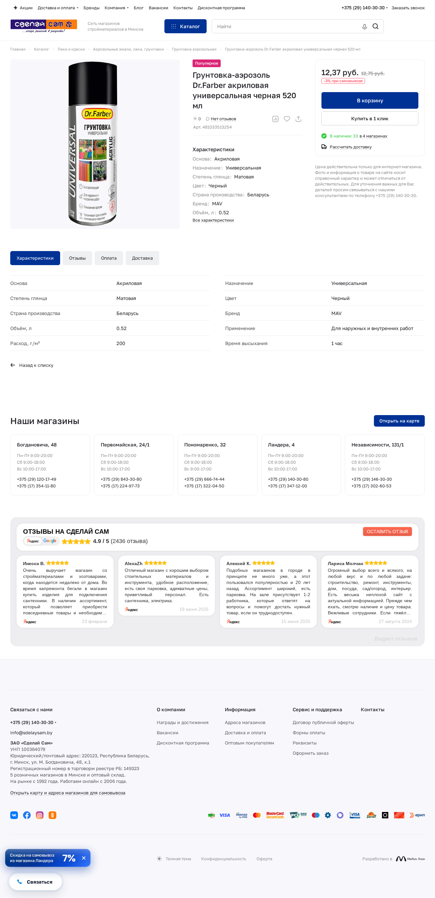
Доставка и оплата (245, 732)
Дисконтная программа (183, 742)
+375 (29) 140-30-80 (288, 479)
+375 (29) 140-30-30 (363, 7)
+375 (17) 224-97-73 (120, 485)
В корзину (370, 100)
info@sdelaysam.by (31, 732)
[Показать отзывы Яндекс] (33, 541)
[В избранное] (287, 119)
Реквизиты (305, 742)
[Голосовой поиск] (364, 26)
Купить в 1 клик (370, 118)
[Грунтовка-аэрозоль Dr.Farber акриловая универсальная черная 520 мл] (95, 144)
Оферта (264, 858)
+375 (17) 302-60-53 (371, 485)
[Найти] (375, 26)
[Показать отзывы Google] (50, 541)
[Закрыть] (84, 858)
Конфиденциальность (223, 858)
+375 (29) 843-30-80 (121, 479)
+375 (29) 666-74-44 (204, 479)
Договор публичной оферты (323, 722)
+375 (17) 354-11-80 (36, 485)
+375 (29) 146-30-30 (372, 479)
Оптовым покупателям (249, 742)
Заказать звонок (408, 7)
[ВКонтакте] (14, 815)
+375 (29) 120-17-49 (36, 479)
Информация (240, 709)
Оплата (109, 258)
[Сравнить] (275, 119)
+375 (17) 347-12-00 (287, 485)
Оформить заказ (310, 753)
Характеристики (35, 258)
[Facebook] (27, 815)
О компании (171, 709)
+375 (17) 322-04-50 (204, 485)
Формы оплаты (309, 732)
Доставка (142, 258)
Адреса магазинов (245, 722)
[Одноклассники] (52, 815)
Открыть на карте (399, 420)
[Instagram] (40, 815)
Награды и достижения (183, 722)
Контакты (372, 709)
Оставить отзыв (387, 531)
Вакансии (167, 732)
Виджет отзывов (396, 639)
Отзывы (77, 258)
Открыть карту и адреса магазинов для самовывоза (67, 792)
